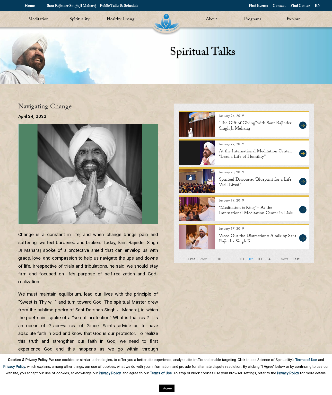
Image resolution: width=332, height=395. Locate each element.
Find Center (300, 6)
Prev (203, 259)
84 (269, 259)
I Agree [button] (167, 388)
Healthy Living (120, 19)
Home (30, 6)
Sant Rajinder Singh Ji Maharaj (71, 6)
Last (296, 259)
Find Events (258, 6)
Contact (279, 6)
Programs (252, 19)
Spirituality (79, 19)
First (191, 259)
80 (234, 259)
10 (219, 259)
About (211, 19)
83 (260, 259)
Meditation (38, 19)
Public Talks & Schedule (119, 6)
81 (242, 259)
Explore (293, 19)
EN (318, 6)
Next (284, 259)
